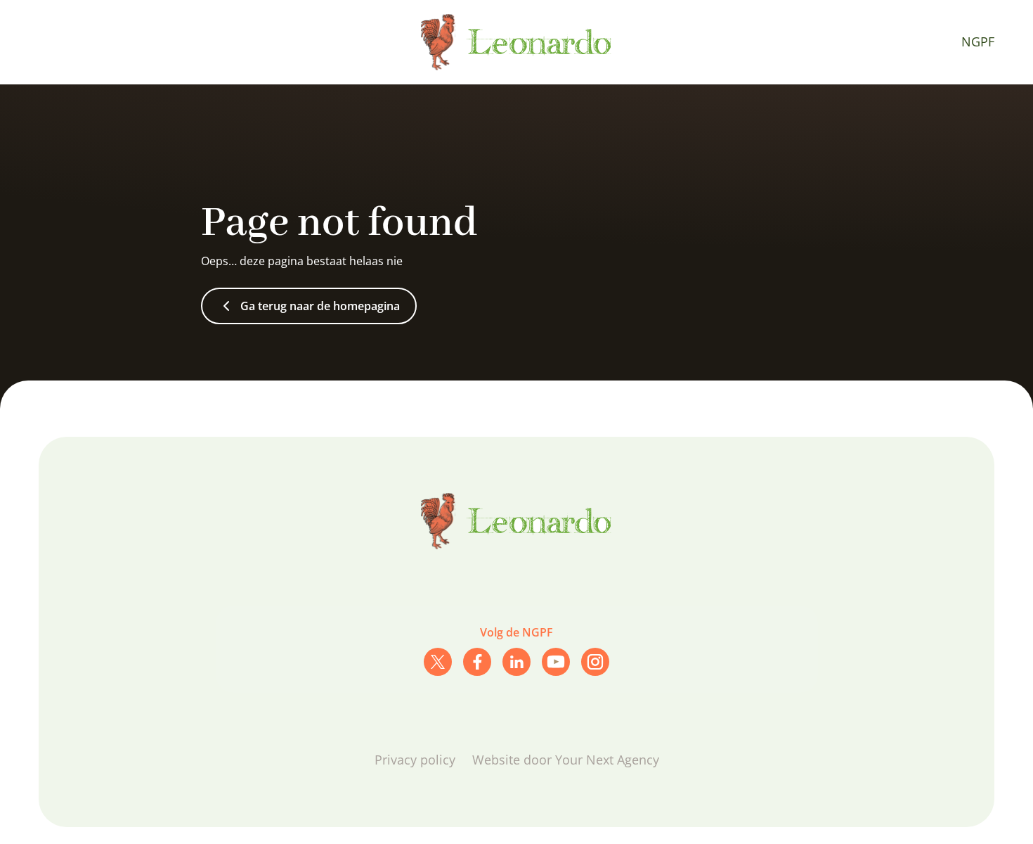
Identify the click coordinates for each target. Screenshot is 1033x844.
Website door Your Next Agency (565, 759)
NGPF (977, 41)
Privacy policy (415, 759)
